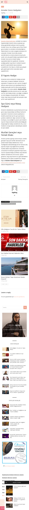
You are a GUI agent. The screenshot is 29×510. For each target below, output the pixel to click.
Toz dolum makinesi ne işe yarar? (16, 354)
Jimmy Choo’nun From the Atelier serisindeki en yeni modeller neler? (18, 386)
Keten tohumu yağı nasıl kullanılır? (20, 486)
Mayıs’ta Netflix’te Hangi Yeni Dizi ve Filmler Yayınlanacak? (17, 391)
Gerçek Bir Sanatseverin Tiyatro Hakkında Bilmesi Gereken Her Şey (18, 436)
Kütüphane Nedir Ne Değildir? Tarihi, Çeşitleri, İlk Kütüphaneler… (17, 424)
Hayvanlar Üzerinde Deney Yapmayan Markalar (17, 429)
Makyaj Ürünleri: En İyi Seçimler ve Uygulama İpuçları (19, 499)
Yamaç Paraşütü (23, 179)
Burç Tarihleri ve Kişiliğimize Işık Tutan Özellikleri (18, 411)
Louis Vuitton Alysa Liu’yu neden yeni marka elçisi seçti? (18, 372)
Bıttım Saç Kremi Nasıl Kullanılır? (19, 504)
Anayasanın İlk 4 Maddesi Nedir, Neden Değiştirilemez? (18, 405)
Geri (3, 284)
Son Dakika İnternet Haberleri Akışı (12, 253)
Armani (3, 179)
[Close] (6, 482)
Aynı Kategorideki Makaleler (8, 203)
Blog (2, 6)
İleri (6, 284)
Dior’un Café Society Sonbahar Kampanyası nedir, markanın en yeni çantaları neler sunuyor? (18, 361)
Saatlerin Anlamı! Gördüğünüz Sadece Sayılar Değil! (17, 417)
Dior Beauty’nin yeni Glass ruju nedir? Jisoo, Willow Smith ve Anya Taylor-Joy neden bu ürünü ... (14, 379)
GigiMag (3, 12)
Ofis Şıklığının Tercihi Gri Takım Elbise (13, 229)
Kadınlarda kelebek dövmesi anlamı (13, 475)
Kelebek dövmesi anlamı (9, 478)
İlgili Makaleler (5, 201)
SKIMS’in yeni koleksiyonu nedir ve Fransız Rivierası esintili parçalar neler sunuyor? (18, 367)
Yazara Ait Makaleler (16, 201)
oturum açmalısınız (19, 297)
